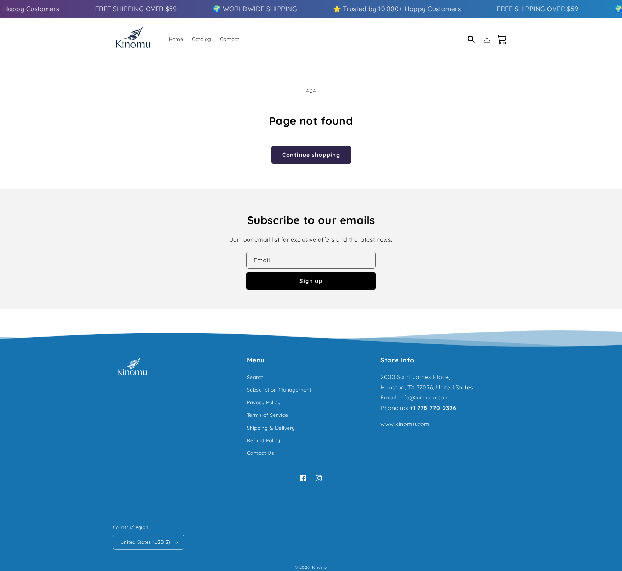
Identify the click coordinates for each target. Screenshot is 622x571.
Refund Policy (263, 440)
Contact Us (260, 453)
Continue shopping (311, 154)
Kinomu (319, 567)
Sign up (311, 280)
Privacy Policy (264, 402)
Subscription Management (279, 390)
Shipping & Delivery (271, 428)
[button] (471, 39)
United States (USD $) (145, 542)
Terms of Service (267, 415)
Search (255, 377)
